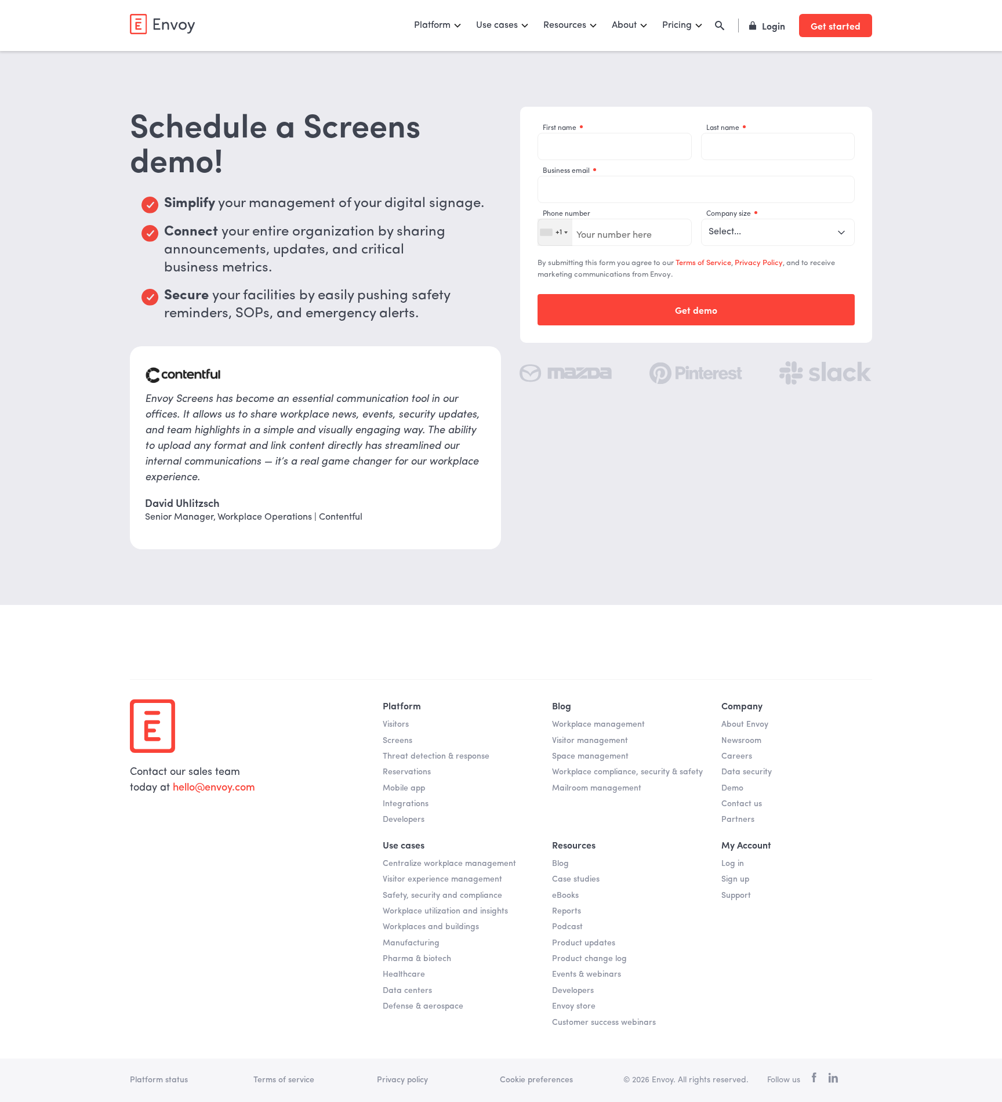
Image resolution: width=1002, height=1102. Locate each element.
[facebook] (814, 1080)
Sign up (735, 879)
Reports (566, 911)
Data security (746, 772)
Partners (737, 819)
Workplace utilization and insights (445, 911)
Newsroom (741, 741)
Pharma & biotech (417, 959)
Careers (736, 756)
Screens (397, 741)
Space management (590, 756)
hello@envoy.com (214, 787)
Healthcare (404, 974)
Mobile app (404, 788)
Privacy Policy (759, 263)
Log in (732, 864)
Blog (560, 864)
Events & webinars (586, 974)
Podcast (567, 927)
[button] (438, 25)
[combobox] (555, 232)
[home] (162, 24)
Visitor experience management (442, 879)
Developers (403, 819)
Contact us (741, 804)
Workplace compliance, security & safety (627, 772)
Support (736, 895)
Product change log (589, 959)
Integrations (406, 804)
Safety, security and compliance (442, 895)
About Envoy (744, 724)
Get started (836, 25)
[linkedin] (833, 1080)
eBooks (565, 895)
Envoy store (574, 1006)
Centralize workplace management (449, 864)
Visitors (396, 724)
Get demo (696, 309)
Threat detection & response (436, 756)
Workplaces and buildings (431, 927)
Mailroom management (596, 788)
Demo (732, 788)
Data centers (407, 991)
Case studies (576, 879)
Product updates (583, 943)
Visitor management (590, 741)
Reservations (407, 772)
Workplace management (598, 724)
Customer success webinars (604, 1022)
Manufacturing (411, 943)
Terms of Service (703, 263)
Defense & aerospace (423, 1006)
